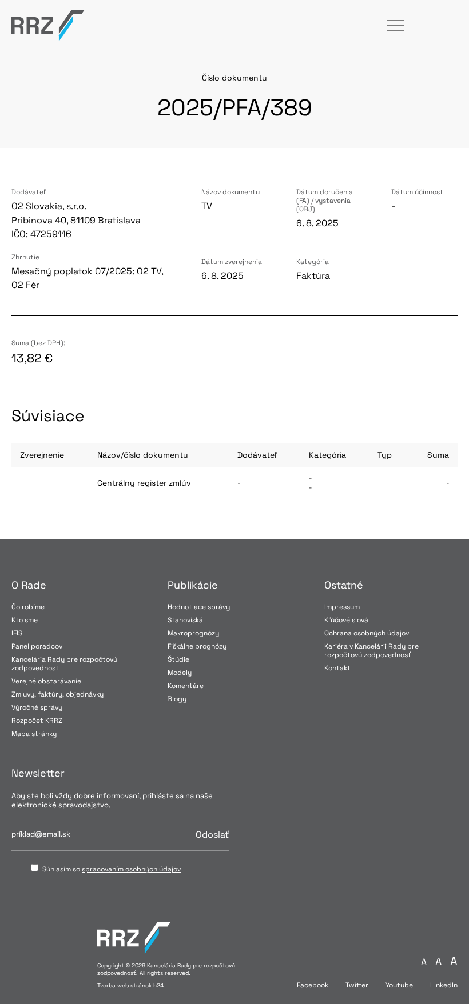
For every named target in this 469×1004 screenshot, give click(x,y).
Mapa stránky (34, 733)
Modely (180, 672)
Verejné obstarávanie (46, 681)
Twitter (356, 985)
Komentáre (186, 685)
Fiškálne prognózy (197, 646)
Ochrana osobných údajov (366, 633)
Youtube (399, 985)
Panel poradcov (36, 646)
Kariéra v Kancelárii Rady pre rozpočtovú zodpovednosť (371, 650)
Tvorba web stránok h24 (130, 985)
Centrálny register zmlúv (144, 483)
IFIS (16, 633)
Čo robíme (28, 606)
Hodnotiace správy (199, 606)
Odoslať (212, 835)
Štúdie (178, 659)
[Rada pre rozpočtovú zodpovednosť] (48, 25)
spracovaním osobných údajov (131, 869)
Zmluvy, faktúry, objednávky (57, 694)
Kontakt (337, 668)
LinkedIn (444, 985)
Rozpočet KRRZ (36, 720)
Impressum (342, 606)
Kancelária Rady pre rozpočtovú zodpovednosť (64, 664)
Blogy (177, 698)
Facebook (312, 985)
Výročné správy (36, 707)
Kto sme (24, 620)
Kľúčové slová (346, 620)
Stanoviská (185, 620)
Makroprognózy (193, 633)
